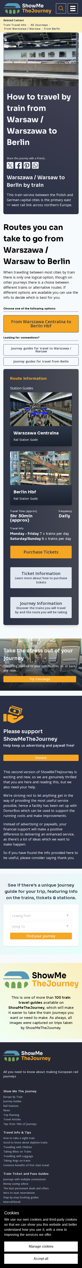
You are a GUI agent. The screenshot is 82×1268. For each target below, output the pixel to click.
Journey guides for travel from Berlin (41, 361)
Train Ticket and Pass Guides (26, 1174)
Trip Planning (11, 1115)
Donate (41, 758)
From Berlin (52, 28)
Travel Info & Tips (17, 1132)
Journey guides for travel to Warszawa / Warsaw (41, 349)
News (6, 1110)
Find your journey (41, 936)
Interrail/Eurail (11, 1202)
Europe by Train (12, 1097)
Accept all (41, 1258)
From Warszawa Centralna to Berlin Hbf (41, 324)
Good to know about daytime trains (25, 1142)
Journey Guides (12, 1101)
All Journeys (39, 25)
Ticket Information (41, 577)
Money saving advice (15, 1184)
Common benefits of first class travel (26, 1165)
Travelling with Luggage (18, 1156)
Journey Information (41, 607)
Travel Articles (12, 1119)
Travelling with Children (17, 1147)
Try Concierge (39, 679)
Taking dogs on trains (16, 1160)
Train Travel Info (14, 25)
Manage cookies (41, 1246)
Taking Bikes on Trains (17, 1151)
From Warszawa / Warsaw (22, 28)
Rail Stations (11, 1106)
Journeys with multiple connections (24, 1179)
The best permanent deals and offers (26, 1188)
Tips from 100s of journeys (20, 1124)
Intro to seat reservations (19, 1193)
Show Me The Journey (20, 1091)
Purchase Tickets (41, 552)
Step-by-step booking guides (21, 1197)
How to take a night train (19, 1138)
